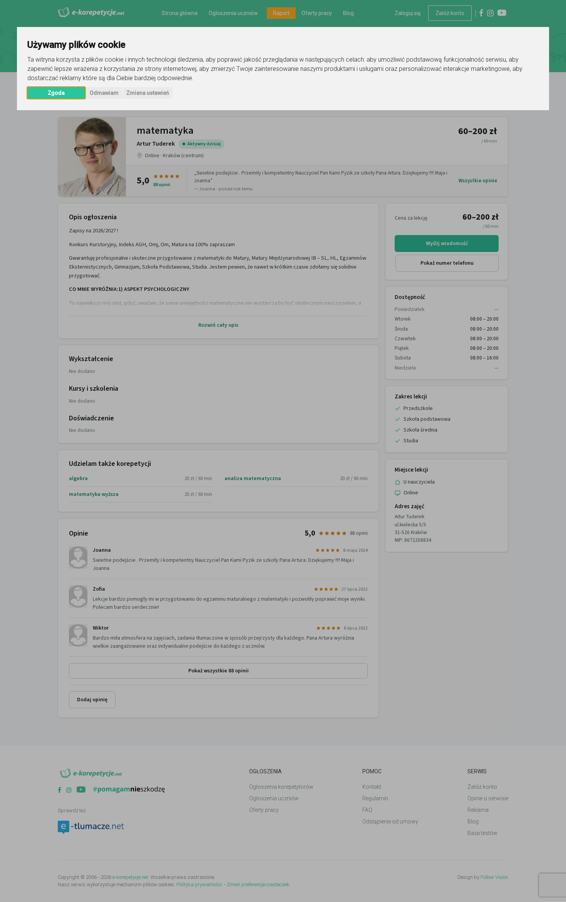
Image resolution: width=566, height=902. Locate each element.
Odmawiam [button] (104, 93)
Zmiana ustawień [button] (147, 93)
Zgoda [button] (56, 93)
